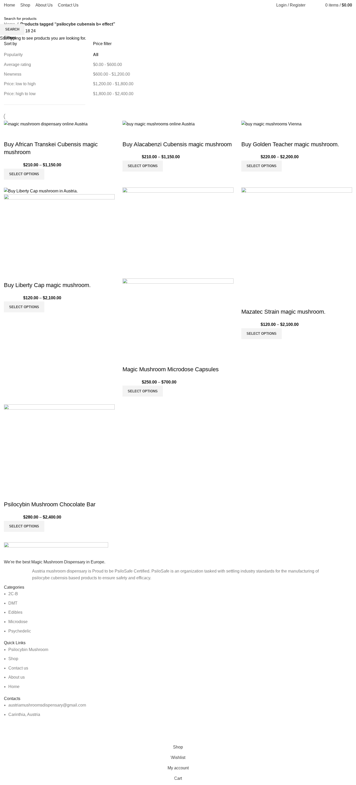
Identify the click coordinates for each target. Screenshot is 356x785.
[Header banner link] (178, 392)
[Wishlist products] (317, 5)
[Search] (310, 5)
